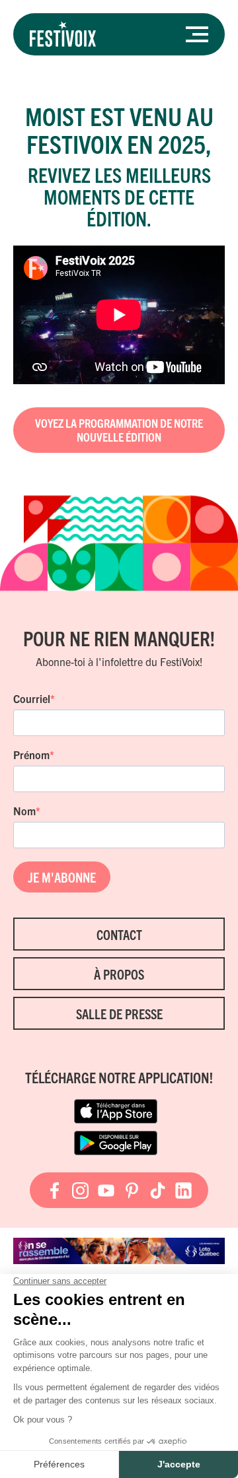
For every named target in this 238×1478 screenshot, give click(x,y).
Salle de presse (119, 1013)
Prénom (31, 754)
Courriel (31, 698)
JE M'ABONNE (62, 877)
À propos (119, 974)
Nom (24, 810)
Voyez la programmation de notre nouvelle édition (119, 430)
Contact (119, 934)
